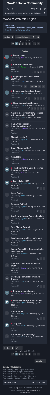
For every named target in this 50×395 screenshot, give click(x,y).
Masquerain (25, 183)
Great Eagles (17, 193)
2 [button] (19, 44)
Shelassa (24, 229)
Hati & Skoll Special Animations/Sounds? (21, 125)
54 (36, 86)
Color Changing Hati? (21, 148)
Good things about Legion (25, 103)
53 (32, 86)
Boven (23, 195)
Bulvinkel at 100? (21, 181)
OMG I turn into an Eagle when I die (27, 216)
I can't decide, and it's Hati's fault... (27, 238)
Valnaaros (24, 67)
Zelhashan (25, 254)
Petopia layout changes (24, 291)
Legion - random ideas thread (27, 91)
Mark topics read (21, 41)
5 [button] (29, 44)
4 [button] (26, 44)
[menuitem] (10, 9)
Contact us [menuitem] (39, 382)
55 (40, 86)
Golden (23, 268)
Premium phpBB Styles (33, 390)
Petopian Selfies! (19, 204)
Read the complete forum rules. (17, 30)
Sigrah (23, 218)
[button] (12, 43)
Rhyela (23, 206)
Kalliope (24, 128)
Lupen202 (24, 139)
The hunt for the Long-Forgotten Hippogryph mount (27, 169)
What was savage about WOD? (27, 300)
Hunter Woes (17, 311)
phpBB (18, 388)
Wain (22, 58)
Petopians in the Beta (23, 65)
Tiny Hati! (17, 323)
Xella (22, 93)
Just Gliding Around (20, 227)
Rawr (23, 105)
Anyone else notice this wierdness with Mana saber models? (27, 114)
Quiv (22, 81)
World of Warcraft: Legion (19, 19)
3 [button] (22, 44)
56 (43, 86)
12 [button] (34, 44)
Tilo (22, 117)
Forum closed (19, 55)
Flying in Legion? (19, 137)
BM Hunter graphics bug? (23, 334)
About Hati (16, 157)
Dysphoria (25, 314)
